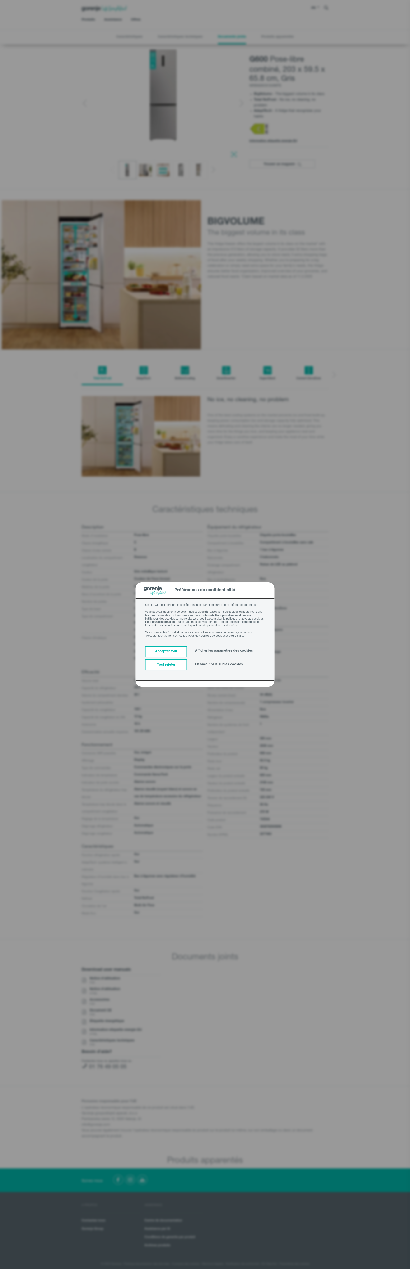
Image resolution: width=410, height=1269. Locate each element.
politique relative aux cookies (245, 618)
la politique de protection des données (213, 625)
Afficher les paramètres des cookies (224, 650)
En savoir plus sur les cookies (219, 664)
